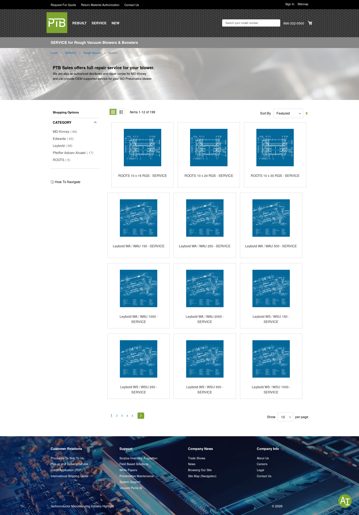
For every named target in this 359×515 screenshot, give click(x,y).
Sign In (289, 4)
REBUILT (79, 23)
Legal (260, 470)
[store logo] (57, 22)
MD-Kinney (66, 131)
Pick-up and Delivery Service (69, 464)
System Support (129, 482)
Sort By (265, 113)
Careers (262, 464)
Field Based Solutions (133, 464)
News (191, 464)
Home (54, 52)
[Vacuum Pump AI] (345, 501)
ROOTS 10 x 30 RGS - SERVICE (275, 175)
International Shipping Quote (69, 476)
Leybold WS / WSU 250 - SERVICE (138, 389)
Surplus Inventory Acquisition (138, 458)
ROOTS (63, 159)
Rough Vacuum (92, 52)
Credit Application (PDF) (66, 470)
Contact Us (131, 5)
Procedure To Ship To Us (67, 458)
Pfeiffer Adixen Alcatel (74, 152)
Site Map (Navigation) (202, 476)
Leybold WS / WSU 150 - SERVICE (271, 319)
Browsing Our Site (200, 470)
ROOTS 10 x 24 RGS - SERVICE (208, 175)
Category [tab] (62, 122)
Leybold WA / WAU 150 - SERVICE (139, 246)
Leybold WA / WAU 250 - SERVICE (205, 246)
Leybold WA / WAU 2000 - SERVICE (205, 319)
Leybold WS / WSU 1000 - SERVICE (271, 389)
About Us (263, 458)
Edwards (64, 138)
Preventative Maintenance (136, 476)
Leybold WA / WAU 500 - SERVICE (271, 246)
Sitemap (303, 4)
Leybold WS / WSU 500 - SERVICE (204, 389)
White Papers (128, 470)
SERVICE (99, 23)
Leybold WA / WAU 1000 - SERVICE (139, 319)
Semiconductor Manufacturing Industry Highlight (82, 506)
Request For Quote (63, 5)
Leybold (64, 145)
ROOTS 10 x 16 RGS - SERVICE (142, 175)
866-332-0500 (293, 23)
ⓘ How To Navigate (65, 181)
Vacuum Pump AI (130, 488)
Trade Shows (196, 458)
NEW (115, 23)
